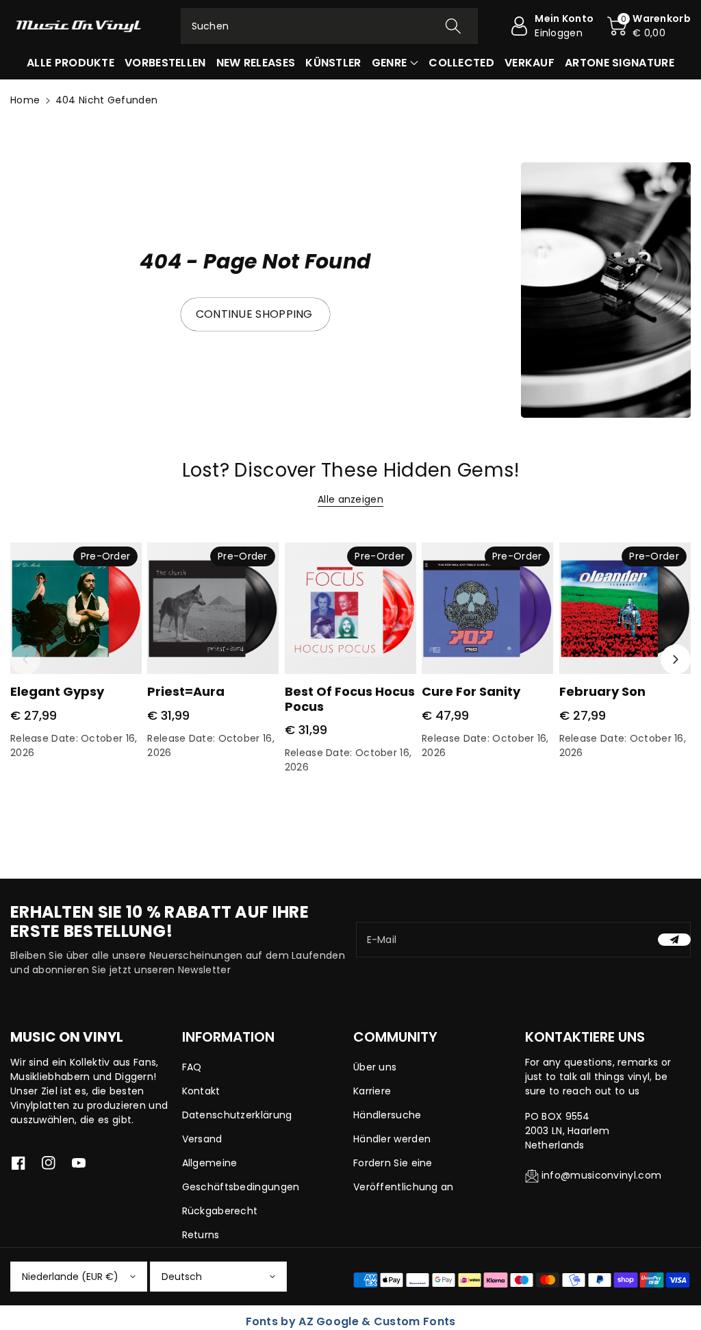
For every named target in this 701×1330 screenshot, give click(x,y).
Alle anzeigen (350, 499)
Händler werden (392, 1139)
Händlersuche (387, 1115)
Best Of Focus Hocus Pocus (350, 699)
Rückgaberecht (220, 1211)
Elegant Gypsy (57, 691)
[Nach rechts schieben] (676, 659)
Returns (201, 1235)
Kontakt (201, 1091)
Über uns (374, 1067)
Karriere (372, 1091)
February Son (602, 691)
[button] (649, 26)
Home (25, 100)
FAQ (192, 1067)
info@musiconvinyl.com (601, 1175)
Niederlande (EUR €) (70, 1276)
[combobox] (329, 26)
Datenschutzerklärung (237, 1115)
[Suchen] (453, 26)
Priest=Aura (186, 691)
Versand (202, 1139)
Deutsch (182, 1276)
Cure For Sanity (471, 691)
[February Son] (625, 608)
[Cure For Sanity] (487, 608)
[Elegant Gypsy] (76, 608)
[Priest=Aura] (213, 608)
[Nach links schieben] (25, 659)
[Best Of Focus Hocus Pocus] (350, 608)
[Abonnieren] (674, 939)
